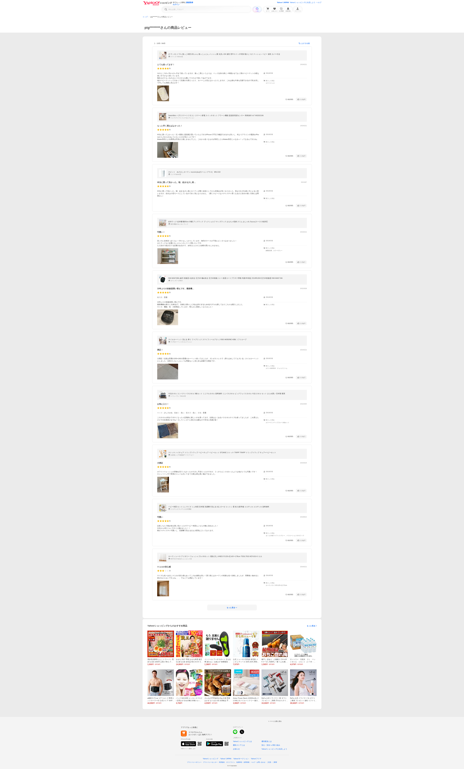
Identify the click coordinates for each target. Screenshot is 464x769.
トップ (145, 17)
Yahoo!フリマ (256, 759)
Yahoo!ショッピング (210, 759)
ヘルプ (318, 2)
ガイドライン (230, 762)
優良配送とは (266, 741)
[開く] (163, 93)
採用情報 (246, 762)
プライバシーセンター (210, 762)
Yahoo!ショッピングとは (242, 741)
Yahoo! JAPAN (283, 2)
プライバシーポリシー (194, 762)
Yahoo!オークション (241, 759)
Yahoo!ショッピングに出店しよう (302, 2)
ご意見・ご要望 (272, 762)
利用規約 (222, 762)
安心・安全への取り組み (270, 745)
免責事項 (239, 762)
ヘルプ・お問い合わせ (258, 762)
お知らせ (236, 749)
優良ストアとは (239, 745)
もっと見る (311, 626)
